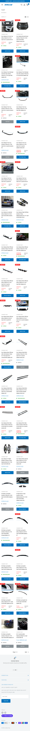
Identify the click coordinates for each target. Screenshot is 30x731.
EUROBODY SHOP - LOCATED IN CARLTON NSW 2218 (15, 1)
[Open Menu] (2, 4)
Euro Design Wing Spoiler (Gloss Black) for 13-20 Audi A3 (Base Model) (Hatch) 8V (22, 461)
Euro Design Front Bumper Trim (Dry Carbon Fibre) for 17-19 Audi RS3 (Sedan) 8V (22, 73)
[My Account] (24, 5)
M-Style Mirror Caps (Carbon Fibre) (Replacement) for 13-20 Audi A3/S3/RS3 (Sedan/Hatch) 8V (21, 497)
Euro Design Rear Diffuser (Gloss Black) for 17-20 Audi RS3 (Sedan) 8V (22, 282)
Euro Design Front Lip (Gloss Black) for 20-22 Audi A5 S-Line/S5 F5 (6, 179)
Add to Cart (7, 51)
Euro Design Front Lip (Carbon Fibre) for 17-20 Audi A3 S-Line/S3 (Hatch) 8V (7, 145)
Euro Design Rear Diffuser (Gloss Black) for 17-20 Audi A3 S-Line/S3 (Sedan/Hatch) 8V (7, 283)
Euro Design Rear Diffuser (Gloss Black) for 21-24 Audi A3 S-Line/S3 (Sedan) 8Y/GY (22, 319)
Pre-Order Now (7, 86)
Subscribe (6, 701)
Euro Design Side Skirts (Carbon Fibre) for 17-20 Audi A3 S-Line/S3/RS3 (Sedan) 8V (6, 391)
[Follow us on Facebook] (2, 713)
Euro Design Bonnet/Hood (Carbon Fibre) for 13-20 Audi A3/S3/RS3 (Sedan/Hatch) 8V (22, 39)
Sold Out (7, 121)
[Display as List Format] (28, 17)
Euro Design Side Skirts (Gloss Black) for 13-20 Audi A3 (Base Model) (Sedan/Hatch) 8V (21, 391)
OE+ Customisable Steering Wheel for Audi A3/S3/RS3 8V (21, 635)
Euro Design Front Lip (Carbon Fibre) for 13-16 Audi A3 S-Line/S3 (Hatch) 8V (7, 109)
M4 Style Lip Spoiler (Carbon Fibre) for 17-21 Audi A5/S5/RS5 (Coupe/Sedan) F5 (6, 533)
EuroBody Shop (4, 34)
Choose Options (7, 295)
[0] (27, 5)
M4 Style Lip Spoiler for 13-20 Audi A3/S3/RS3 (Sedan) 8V (21, 601)
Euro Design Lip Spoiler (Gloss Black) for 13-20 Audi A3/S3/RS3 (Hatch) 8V (6, 215)
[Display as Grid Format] (25, 17)
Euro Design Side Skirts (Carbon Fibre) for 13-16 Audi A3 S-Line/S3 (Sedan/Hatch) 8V (21, 355)
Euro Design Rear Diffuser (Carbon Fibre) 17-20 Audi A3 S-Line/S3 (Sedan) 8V (7, 248)
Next (26, 652)
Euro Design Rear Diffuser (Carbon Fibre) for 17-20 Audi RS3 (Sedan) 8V (22, 248)
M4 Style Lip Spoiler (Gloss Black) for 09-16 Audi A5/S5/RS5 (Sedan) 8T (21, 533)
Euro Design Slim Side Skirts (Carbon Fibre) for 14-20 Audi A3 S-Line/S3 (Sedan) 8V (21, 425)
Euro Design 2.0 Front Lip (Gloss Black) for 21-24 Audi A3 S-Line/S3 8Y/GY (7, 38)
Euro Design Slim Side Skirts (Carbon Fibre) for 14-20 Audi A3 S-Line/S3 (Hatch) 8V (6, 425)
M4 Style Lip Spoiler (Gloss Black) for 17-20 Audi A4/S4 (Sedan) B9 (21, 567)
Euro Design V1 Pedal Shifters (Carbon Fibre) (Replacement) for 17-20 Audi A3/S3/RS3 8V (6, 461)
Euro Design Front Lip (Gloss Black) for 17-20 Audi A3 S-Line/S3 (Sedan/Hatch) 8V (21, 145)
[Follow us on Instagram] (5, 713)
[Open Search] (21, 5)
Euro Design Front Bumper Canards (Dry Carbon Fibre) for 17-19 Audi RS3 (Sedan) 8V (7, 74)
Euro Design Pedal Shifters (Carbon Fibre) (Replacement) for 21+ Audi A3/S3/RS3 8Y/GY (22, 215)
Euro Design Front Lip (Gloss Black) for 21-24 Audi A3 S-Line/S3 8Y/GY (22, 179)
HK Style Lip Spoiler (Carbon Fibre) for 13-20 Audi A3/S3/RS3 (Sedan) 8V (6, 496)
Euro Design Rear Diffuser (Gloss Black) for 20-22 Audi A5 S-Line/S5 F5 (7, 318)
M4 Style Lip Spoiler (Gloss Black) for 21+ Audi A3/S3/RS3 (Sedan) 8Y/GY (7, 601)
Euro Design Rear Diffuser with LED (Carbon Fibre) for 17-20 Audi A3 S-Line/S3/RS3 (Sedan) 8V (7, 355)
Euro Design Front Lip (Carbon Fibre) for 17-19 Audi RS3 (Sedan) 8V (21, 108)
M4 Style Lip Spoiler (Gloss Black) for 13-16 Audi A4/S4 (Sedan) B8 (6, 567)
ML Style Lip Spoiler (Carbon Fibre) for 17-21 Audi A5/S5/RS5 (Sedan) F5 (7, 635)
